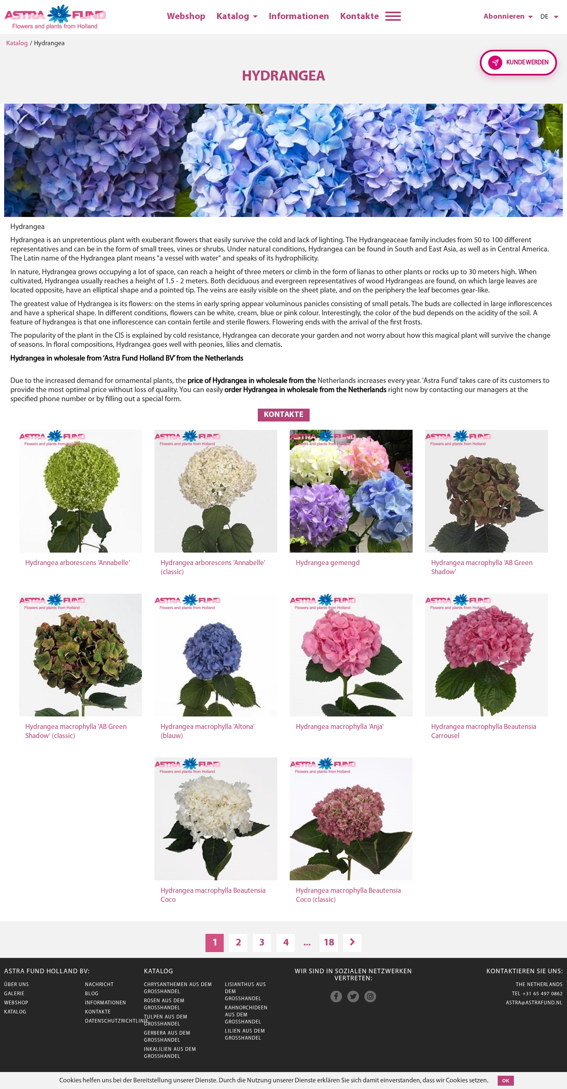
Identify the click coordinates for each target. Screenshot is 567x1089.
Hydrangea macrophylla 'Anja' (340, 727)
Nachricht (99, 984)
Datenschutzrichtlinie (117, 1021)
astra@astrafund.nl (534, 1003)
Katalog (234, 17)
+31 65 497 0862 (543, 994)
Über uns (16, 984)
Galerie (14, 994)
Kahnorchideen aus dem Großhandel (246, 1015)
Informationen (299, 17)
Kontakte (359, 17)
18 (328, 943)
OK (505, 1080)
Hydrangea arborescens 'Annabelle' (77, 563)
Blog (92, 994)
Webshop (186, 17)
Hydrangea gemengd (328, 563)
